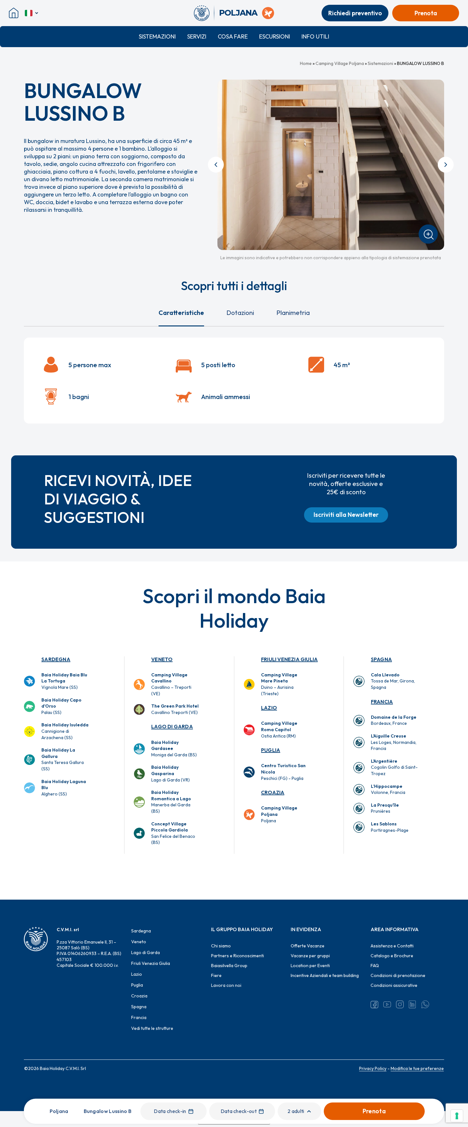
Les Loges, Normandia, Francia (393, 742)
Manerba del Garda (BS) (171, 801)
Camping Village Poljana (340, 63)
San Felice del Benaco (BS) (173, 833)
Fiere (216, 975)
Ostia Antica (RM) (279, 729)
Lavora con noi (226, 985)
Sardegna (55, 659)
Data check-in (170, 1111)
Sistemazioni (157, 36)
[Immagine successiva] (446, 165)
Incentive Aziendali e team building (325, 975)
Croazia (272, 792)
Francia (382, 701)
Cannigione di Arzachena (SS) (65, 731)
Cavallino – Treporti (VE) (171, 684)
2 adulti (295, 1111)
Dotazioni (240, 313)
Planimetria (293, 313)
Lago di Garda (172, 726)
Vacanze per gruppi (310, 956)
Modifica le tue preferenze (417, 1068)
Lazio (269, 707)
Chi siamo (221, 946)
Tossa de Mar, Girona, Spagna (393, 681)
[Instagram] (400, 1004)
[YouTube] (387, 1004)
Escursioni (274, 36)
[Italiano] (32, 13)
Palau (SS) (61, 706)
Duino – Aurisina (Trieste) (279, 684)
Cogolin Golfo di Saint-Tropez (394, 767)
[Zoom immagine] (428, 234)
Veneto (162, 659)
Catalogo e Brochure (392, 956)
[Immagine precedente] (216, 165)
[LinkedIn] (412, 1004)
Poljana (279, 814)
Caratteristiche (181, 313)
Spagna (381, 659)
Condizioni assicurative (394, 985)
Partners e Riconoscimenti (237, 956)
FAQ (375, 965)
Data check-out (239, 1111)
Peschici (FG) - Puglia (283, 772)
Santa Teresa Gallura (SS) (62, 759)
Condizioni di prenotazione (398, 975)
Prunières (385, 808)
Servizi (196, 36)
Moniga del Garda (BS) (174, 748)
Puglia (270, 750)
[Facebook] (374, 1004)
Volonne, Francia (388, 789)
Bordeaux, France (393, 720)
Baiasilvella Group (229, 965)
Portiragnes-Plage (389, 827)
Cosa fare (233, 36)
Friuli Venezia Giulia (289, 659)
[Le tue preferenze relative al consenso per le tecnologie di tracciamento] (457, 1116)
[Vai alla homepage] (204, 13)
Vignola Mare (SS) (64, 681)
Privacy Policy (372, 1068)
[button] (346, 515)
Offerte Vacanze (307, 946)
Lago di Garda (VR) (170, 773)
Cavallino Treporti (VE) (175, 709)
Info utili (315, 36)
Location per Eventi (310, 965)
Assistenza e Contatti (392, 946)
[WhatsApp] (425, 1004)
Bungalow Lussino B (108, 1111)
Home (306, 63)
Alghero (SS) (63, 788)
